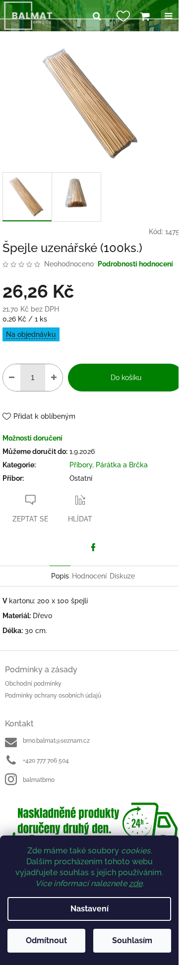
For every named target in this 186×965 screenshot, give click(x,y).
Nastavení (89, 908)
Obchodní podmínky (33, 683)
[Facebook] (93, 547)
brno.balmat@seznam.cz (56, 740)
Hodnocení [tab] (89, 576)
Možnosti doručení (32, 438)
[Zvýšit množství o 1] (53, 377)
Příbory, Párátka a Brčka (108, 465)
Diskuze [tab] (122, 576)
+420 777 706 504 (46, 760)
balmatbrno (39, 779)
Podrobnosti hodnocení (135, 264)
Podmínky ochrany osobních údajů (53, 695)
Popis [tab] (60, 576)
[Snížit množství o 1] (11, 377)
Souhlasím (132, 940)
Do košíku (126, 378)
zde (135, 883)
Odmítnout (46, 940)
